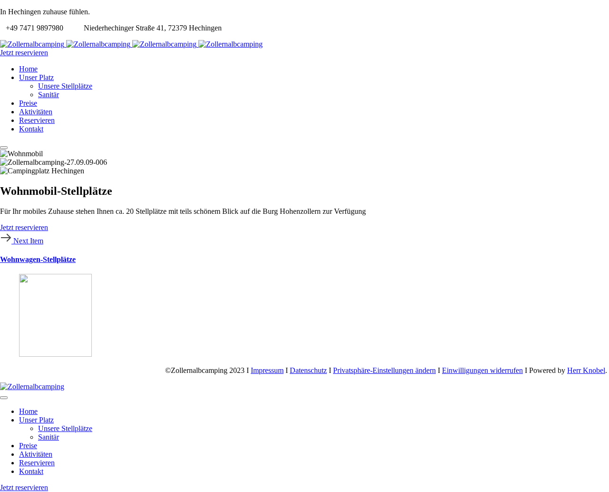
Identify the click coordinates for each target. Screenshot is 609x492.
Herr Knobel (586, 370)
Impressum (267, 370)
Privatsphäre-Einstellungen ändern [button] (384, 370)
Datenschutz (308, 370)
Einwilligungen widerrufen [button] (482, 370)
